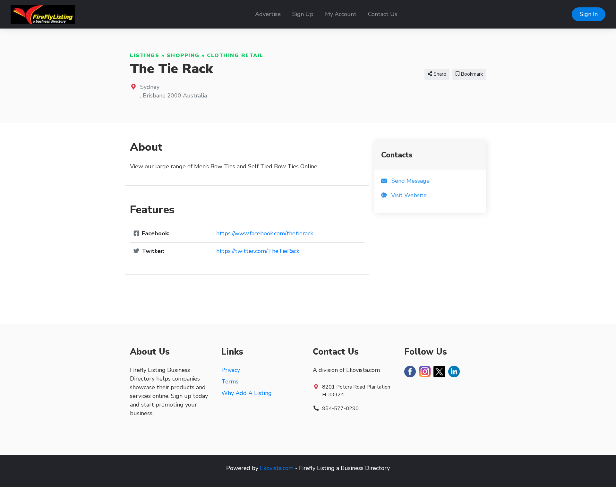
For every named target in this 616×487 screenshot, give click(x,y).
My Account (340, 14)
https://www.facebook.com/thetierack (264, 233)
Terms (229, 381)
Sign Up (302, 14)
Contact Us (382, 14)
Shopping (183, 55)
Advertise (268, 14)
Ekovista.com (277, 468)
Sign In (589, 14)
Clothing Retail (235, 55)
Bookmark (471, 74)
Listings (144, 55)
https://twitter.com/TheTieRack (257, 251)
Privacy (230, 370)
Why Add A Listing (246, 393)
